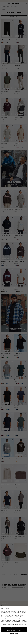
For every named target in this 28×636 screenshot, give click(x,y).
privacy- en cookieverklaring (9, 624)
